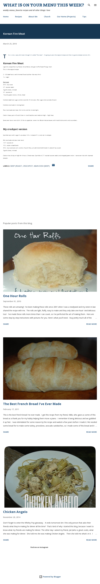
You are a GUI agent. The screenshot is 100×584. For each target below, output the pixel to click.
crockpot (28, 166)
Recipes (18, 16)
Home (5, 16)
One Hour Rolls (14, 296)
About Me (33, 16)
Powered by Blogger (51, 576)
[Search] (89, 4)
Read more (91, 324)
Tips (84, 16)
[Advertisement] (50, 195)
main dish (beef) (42, 166)
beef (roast (16, 166)
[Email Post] (53, 166)
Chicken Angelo (15, 512)
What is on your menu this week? (43, 5)
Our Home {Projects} (66, 16)
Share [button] (91, 166)
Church (47, 16)
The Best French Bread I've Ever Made (32, 404)
